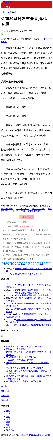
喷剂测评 (5, 391)
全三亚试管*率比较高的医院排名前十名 (34, 325)
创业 (8, 419)
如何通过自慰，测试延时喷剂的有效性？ (24, 346)
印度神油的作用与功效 (16, 349)
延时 (8, 411)
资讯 (8, 425)
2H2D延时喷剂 (38, 208)
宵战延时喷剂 (22, 208)
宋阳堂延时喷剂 (35, 211)
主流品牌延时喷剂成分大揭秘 (19, 360)
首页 (8, 7)
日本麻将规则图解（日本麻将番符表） (33, 295)
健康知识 (5, 400)
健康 (9, 12)
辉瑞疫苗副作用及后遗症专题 (28, 274)
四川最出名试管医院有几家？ (29, 293)
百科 (8, 414)
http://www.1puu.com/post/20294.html (27, 264)
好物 (8, 427)
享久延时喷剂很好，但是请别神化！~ (23, 357)
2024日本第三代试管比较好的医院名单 (33, 290)
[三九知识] (6, 2)
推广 (8, 417)
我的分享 (10, 430)
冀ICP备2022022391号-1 (32, 435)
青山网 (4, 386)
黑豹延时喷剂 (18, 211)
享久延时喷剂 (7, 208)
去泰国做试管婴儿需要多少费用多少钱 (23, 381)
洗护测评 (5, 396)
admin (3, 31)
